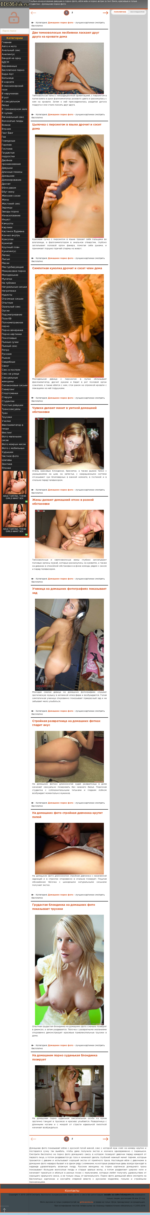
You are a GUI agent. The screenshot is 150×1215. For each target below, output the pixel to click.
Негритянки (9, 291)
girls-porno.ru (86, 1202)
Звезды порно (10, 212)
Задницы (7, 208)
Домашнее (8, 176)
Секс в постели (11, 370)
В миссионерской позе (12, 88)
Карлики (7, 227)
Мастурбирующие (13, 267)
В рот (5, 98)
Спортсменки (10, 393)
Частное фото (10, 456)
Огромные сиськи (12, 299)
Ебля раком (9, 188)
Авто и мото (9, 46)
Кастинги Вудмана (13, 231)
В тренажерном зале (14, 109)
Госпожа (7, 149)
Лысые (6, 259)
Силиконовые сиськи (14, 385)
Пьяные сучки (10, 342)
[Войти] (14, 17)
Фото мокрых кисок (14, 444)
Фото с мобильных (13, 448)
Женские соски (11, 196)
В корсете (8, 82)
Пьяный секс (9, 346)
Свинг (5, 366)
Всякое (6, 125)
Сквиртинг (8, 389)
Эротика (7, 464)
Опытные (7, 303)
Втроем (6, 129)
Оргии (6, 311)
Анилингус (8, 54)
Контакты (72, 1190)
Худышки (7, 452)
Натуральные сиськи (14, 287)
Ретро (5, 350)
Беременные (9, 66)
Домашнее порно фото (60, 23)
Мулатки (7, 279)
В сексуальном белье (11, 103)
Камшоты (7, 224)
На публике (9, 283)
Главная (6, 42)
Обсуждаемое (137, 12)
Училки (6, 421)
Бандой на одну (11, 58)
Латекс (6, 255)
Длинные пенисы (12, 172)
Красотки (7, 239)
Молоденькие (10, 275)
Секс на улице (10, 374)
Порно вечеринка (12, 330)
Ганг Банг (7, 133)
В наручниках (10, 94)
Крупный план (10, 247)
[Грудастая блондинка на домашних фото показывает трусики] (69, 970)
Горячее (7, 145)
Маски (5, 263)
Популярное (120, 12)
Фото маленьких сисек (12, 438)
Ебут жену (8, 192)
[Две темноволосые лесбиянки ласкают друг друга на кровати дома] (69, 68)
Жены (5, 200)
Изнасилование (11, 216)
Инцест (6, 220)
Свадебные (8, 362)
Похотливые (9, 338)
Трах (5, 413)
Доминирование (11, 180)
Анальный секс (11, 50)
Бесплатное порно (13, 70)
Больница (7, 78)
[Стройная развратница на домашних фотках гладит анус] (69, 757)
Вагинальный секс (13, 117)
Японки (6, 468)
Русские (7, 354)
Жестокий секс (11, 204)
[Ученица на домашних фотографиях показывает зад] (69, 645)
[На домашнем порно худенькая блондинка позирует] (69, 1091)
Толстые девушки (12, 405)
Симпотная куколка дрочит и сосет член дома (67, 268)
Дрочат (6, 184)
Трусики (7, 417)
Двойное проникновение (11, 162)
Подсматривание (12, 315)
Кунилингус (9, 251)
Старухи (7, 397)
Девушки (7, 168)
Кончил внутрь (11, 235)
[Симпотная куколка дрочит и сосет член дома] (69, 326)
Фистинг (7, 433)
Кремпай (7, 243)
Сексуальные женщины (10, 380)
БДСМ (5, 62)
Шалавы (7, 460)
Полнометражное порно (12, 324)
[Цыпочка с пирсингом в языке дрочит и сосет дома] (69, 186)
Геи (4, 137)
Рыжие (6, 358)
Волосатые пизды (12, 121)
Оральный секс (11, 307)
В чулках (7, 113)
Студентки (8, 401)
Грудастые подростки (8, 155)
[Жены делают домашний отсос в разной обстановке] (69, 534)
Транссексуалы (11, 409)
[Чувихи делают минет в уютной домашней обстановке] (69, 444)
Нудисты (7, 295)
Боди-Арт (8, 74)
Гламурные (8, 141)
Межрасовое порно (14, 271)
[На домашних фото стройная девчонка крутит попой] (69, 848)
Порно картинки (12, 334)
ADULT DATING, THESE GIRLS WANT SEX (14, 497)
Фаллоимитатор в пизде (12, 427)
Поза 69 (6, 319)
